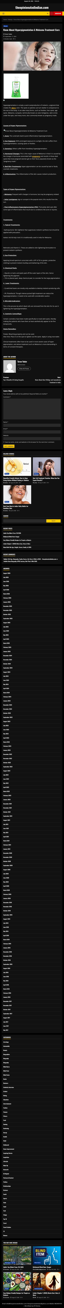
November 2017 (7, 1005)
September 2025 (7, 618)
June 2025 (6, 631)
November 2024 (7, 660)
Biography (6, 1058)
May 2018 (5, 981)
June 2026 (6, 581)
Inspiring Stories (7, 1153)
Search (5, 516)
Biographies (6, 1054)
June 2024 (6, 680)
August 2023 (6, 721)
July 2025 (5, 627)
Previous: (13, 378)
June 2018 (6, 977)
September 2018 (7, 964)
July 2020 (6, 874)
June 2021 (6, 828)
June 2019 (6, 927)
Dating (5, 1096)
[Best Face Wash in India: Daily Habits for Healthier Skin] (17, 494)
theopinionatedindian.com (32, 7)
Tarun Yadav (8, 34)
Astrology (6, 1042)
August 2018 (6, 968)
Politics (5, 1182)
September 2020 (7, 865)
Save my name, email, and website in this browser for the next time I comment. (29, 442)
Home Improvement (8, 1149)
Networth (5, 1170)
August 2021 (6, 820)
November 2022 (7, 758)
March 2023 (6, 742)
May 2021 (5, 833)
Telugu (5, 1215)
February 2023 (7, 746)
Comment (7, 397)
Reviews (5, 1190)
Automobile (6, 1046)
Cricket (5, 1091)
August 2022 (6, 771)
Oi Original (6, 1174)
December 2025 (7, 606)
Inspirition (6, 1157)
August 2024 (6, 672)
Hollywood (6, 1145)
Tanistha (7, 1269)
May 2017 (5, 1030)
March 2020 (6, 890)
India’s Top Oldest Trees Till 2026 (12, 533)
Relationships (7, 1186)
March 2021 (6, 841)
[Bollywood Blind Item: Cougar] (47, 1255)
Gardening (6, 1128)
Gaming (5, 1124)
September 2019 (7, 915)
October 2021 (7, 812)
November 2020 (7, 857)
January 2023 (6, 750)
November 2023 (7, 709)
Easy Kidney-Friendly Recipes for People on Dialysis (17, 540)
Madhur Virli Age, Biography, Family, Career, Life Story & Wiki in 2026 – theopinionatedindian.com (30, 559)
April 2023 (6, 738)
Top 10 (5, 1219)
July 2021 (5, 824)
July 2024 (5, 676)
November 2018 (7, 956)
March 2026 (6, 594)
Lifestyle (5, 1161)
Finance (5, 1112)
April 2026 (6, 590)
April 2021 (6, 837)
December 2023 (7, 705)
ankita (6, 482)
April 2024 (6, 688)
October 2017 (6, 1010)
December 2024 (7, 656)
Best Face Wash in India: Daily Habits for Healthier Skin (15, 507)
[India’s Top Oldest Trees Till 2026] (17, 1255)
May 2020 (6, 882)
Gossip (5, 1133)
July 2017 (5, 1022)
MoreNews (28, 1306)
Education (6, 1100)
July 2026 (6, 577)
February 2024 (7, 697)
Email (5, 429)
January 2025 (6, 651)
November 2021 (7, 808)
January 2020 (7, 898)
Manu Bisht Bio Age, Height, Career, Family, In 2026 (17, 547)
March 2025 (6, 643)
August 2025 (6, 623)
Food (4, 1120)
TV (4, 1231)
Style (4, 1203)
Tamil (4, 1207)
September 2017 (7, 1014)
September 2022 (7, 767)
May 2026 (6, 586)
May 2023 (5, 734)
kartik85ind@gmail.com (40, 1269)
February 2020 (7, 894)
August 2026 (6, 573)
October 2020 (7, 861)
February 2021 (7, 845)
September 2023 (7, 717)
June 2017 (6, 1026)
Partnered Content (8, 1178)
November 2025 (7, 610)
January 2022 (6, 800)
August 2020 (6, 870)
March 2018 (6, 989)
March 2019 (6, 940)
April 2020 (6, 886)
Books (5, 1079)
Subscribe (58, 13)
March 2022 (6, 791)
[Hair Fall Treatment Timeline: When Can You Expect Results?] (47, 466)
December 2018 (7, 952)
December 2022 (7, 754)
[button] (3, 13)
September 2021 (7, 816)
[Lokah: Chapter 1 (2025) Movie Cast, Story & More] (47, 1281)
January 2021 (6, 849)
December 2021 (7, 804)
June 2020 (6, 878)
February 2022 (7, 795)
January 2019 (6, 948)
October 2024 (7, 664)
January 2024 (6, 701)
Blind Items (6, 1075)
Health (5, 1137)
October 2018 (7, 960)
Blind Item (6, 1071)
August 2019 (6, 919)
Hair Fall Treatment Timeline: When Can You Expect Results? (46, 479)
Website (5, 435)
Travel (4, 1223)
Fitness (5, 1116)
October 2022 (7, 763)
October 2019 (7, 911)
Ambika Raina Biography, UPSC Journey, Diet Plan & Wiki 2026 (20, 561)
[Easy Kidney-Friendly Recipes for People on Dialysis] (17, 1281)
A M (35, 1297)
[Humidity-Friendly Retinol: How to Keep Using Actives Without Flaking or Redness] (17, 466)
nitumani (7, 1297)
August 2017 (6, 1018)
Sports (5, 1198)
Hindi (4, 1141)
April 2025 (6, 639)
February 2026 (7, 598)
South (4, 1194)
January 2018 (6, 997)
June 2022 (6, 779)
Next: (48, 380)
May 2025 (5, 635)
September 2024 (7, 668)
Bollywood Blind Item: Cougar (11, 537)
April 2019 (6, 935)
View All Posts (24, 369)
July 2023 (5, 726)
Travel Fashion (7, 1227)
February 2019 (7, 944)
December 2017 (7, 1001)
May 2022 (5, 783)
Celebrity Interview (8, 1087)
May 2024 (5, 684)
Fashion (5, 1108)
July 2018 (5, 972)
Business (5, 1083)
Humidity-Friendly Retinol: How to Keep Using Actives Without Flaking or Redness (16, 479)
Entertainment (7, 1104)
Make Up (5, 1165)
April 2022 (6, 787)
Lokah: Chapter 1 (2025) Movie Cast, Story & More (16, 544)
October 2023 (7, 713)
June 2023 (6, 730)
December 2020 (7, 853)
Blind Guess (6, 1067)
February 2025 (7, 647)
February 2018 (7, 993)
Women (5, 1235)
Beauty (5, 26)
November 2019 (7, 907)
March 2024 (6, 693)
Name (5, 422)
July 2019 (5, 923)
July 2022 (5, 775)
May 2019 (5, 931)
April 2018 (6, 985)
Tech (4, 1211)
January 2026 (7, 602)
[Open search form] (47, 13)
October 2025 (7, 614)
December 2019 (7, 902)
